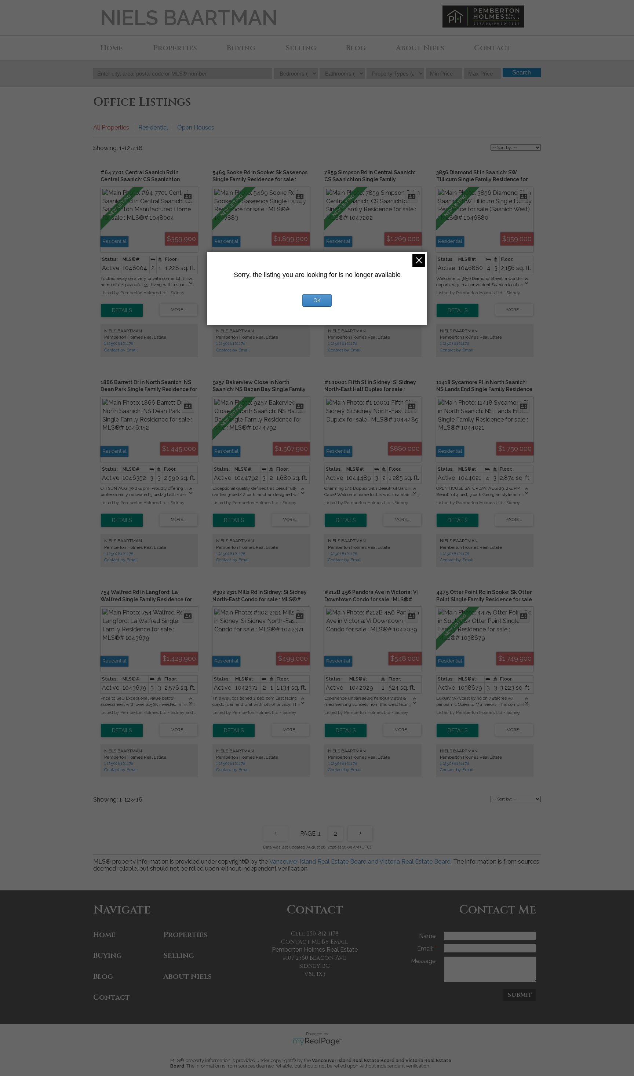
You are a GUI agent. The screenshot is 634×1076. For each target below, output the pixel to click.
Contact (492, 48)
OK (317, 300)
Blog (356, 48)
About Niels (420, 48)
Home (112, 48)
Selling (300, 48)
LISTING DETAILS (122, 310)
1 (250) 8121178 (119, 343)
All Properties (111, 127)
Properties (175, 48)
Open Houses (195, 127)
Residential (153, 127)
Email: (426, 948)
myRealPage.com (317, 1041)
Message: (424, 961)
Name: (428, 936)
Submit (520, 995)
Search (521, 72)
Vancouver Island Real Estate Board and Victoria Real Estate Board (360, 861)
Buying (241, 48)
